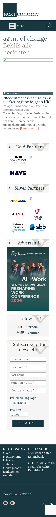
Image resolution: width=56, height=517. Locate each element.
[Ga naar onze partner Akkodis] (18, 201)
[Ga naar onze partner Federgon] (18, 228)
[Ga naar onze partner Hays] (18, 173)
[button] (28, 75)
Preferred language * (24, 398)
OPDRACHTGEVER (41, 463)
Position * (16, 410)
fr (51, 503)
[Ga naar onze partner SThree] (37, 159)
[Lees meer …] (29, 128)
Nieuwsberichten (39, 453)
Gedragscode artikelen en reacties (12, 471)
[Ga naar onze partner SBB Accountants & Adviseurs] (37, 228)
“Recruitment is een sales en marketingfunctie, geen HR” (27, 100)
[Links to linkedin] (6, 503)
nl (44, 503)
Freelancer (11, 93)
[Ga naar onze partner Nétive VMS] (37, 214)
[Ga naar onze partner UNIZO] (37, 201)
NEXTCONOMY (14, 449)
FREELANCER (37, 449)
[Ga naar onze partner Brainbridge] (18, 159)
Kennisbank (36, 456)
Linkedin (31, 327)
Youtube (33, 333)
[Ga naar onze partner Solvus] (18, 214)
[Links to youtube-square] (13, 503)
